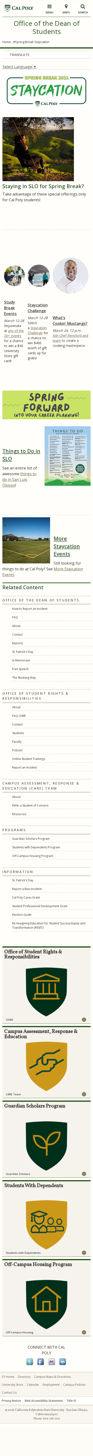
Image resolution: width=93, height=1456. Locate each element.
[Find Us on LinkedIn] (62, 1364)
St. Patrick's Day (22, 652)
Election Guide (21, 915)
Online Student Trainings (28, 759)
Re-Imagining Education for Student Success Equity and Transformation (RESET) (48, 925)
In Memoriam (21, 660)
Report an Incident (24, 767)
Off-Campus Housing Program (32, 856)
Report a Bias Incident (27, 889)
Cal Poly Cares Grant (26, 897)
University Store (12, 1385)
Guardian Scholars (18, 1174)
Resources (19, 814)
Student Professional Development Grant (39, 906)
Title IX (71, 1401)
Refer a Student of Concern (30, 805)
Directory (24, 1377)
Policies (17, 750)
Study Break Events (10, 308)
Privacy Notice (11, 1401)
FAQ (15, 617)
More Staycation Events (67, 546)
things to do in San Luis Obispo (19, 479)
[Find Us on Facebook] (41, 1364)
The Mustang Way (24, 678)
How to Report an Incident (29, 609)
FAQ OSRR (19, 716)
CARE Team (13, 1094)
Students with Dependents (23, 1252)
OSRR (9, 1019)
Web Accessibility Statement (44, 1401)
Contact (17, 635)
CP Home (8, 1377)
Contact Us (9, 1393)
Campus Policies (74, 1385)
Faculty (16, 742)
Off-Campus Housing (19, 1332)
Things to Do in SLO (21, 454)
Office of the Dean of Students (47, 27)
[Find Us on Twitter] (30, 1364)
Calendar (33, 1385)
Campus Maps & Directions (52, 1377)
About (16, 626)
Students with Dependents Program (36, 847)
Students (18, 733)
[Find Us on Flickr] (51, 1364)
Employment (51, 1385)
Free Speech (20, 669)
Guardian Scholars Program (31, 839)
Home (6, 42)
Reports (17, 643)
